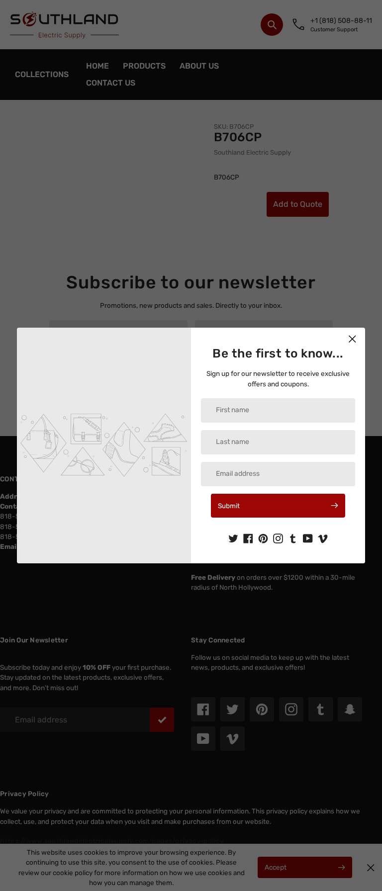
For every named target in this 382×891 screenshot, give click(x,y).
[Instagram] (278, 537)
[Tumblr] (293, 537)
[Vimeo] (323, 537)
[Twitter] (233, 537)
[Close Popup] (352, 339)
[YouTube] (308, 537)
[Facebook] (248, 537)
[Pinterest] (263, 537)
